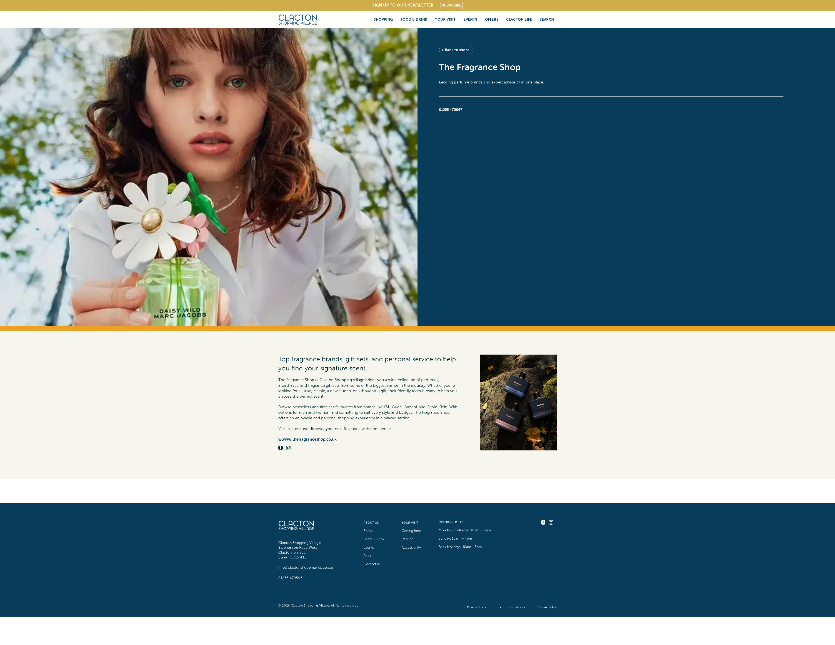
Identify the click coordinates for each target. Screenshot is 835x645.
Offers (492, 19)
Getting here (411, 531)
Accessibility (411, 547)
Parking (407, 539)
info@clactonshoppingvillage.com (307, 567)
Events (470, 19)
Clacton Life (519, 19)
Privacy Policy (476, 607)
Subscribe (451, 5)
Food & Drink (414, 19)
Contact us (372, 564)
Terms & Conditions (511, 607)
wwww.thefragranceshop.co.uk (307, 439)
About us (371, 522)
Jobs (367, 556)
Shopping (383, 19)
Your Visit (445, 19)
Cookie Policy (547, 607)
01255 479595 (290, 578)
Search (547, 19)
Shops (368, 531)
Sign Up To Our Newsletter (403, 5)
